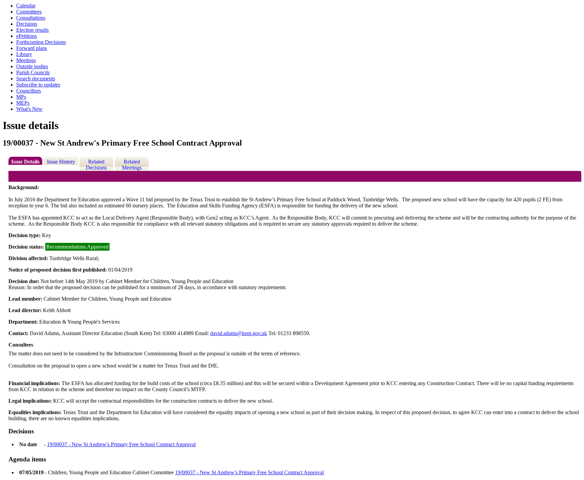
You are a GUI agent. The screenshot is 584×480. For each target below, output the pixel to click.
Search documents (35, 78)
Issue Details (25, 162)
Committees (29, 12)
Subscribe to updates (38, 84)
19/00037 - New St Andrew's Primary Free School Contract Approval (121, 444)
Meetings (26, 60)
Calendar (25, 5)
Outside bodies (32, 66)
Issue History (61, 162)
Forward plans (31, 48)
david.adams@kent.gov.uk (238, 333)
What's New (29, 109)
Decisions (26, 24)
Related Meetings (132, 165)
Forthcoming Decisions (41, 42)
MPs (21, 97)
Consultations (30, 18)
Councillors (28, 91)
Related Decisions (96, 165)
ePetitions (26, 36)
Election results (32, 30)
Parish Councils (33, 72)
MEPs (22, 103)
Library (24, 54)
